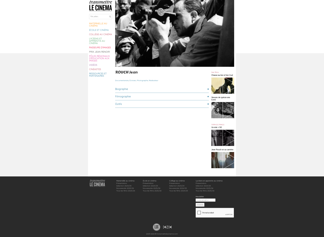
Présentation (121, 183)
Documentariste (122, 80)
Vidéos (93, 64)
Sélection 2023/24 (176, 186)
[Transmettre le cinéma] (100, 6)
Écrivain (132, 80)
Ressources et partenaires (98, 74)
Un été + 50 (216, 127)
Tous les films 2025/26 (125, 191)
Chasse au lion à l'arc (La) (222, 75)
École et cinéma (99, 30)
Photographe (142, 80)
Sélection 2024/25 (123, 186)
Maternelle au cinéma (98, 24)
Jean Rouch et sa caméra (222, 149)
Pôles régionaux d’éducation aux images (99, 58)
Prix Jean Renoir (99, 51)
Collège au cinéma (100, 34)
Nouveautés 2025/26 (125, 188)
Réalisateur (153, 80)
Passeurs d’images (100, 47)
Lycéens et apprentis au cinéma (97, 41)
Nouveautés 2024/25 (178, 188)
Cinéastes (95, 69)
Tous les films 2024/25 (178, 191)
